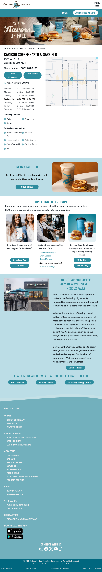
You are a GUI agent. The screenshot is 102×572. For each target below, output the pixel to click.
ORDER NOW (27, 187)
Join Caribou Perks (85, 12)
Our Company (14, 455)
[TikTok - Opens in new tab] (61, 548)
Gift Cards (10, 500)
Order (7, 415)
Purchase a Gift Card (18, 505)
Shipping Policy (15, 494)
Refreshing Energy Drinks (79, 382)
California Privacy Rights (59, 568)
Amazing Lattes (46, 382)
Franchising (13, 473)
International (14, 469)
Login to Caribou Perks (19, 445)
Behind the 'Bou (15, 462)
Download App (19, 260)
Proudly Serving (15, 480)
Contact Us (11, 515)
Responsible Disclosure (92, 568)
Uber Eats (12, 423)
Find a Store (11, 408)
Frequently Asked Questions (22, 519)
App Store (15, 531)
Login (65, 13)
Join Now (19, 265)
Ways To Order (14, 427)
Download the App (15, 525)
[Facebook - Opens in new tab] (46, 548)
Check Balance (15, 508)
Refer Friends (14, 441)
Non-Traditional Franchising (22, 476)
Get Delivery (82, 265)
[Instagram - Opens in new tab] (41, 548)
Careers (11, 459)
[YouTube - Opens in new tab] (56, 548)
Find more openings (46, 266)
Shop (7, 486)
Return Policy (14, 491)
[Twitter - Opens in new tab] (51, 548)
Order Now (82, 260)
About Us (9, 451)
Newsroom (12, 466)
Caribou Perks (13, 433)
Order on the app (16, 420)
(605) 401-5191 (29, 68)
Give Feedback (75, 367)
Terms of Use (31, 568)
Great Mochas (17, 382)
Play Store (15, 537)
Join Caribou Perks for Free (22, 437)
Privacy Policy (6, 568)
